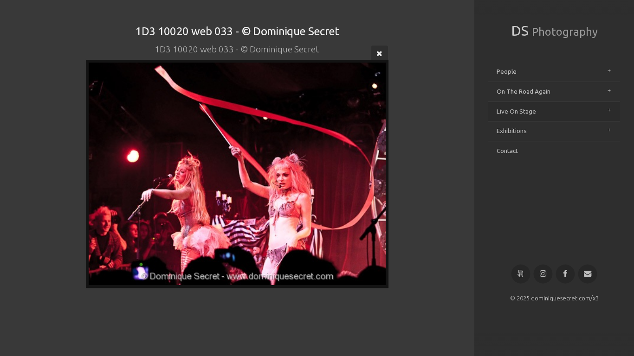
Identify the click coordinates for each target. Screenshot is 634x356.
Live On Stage (516, 111)
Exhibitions (512, 130)
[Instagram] (543, 274)
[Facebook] (565, 274)
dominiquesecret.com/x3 (565, 298)
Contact (507, 150)
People (507, 71)
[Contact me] (587, 274)
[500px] (520, 274)
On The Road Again (523, 91)
